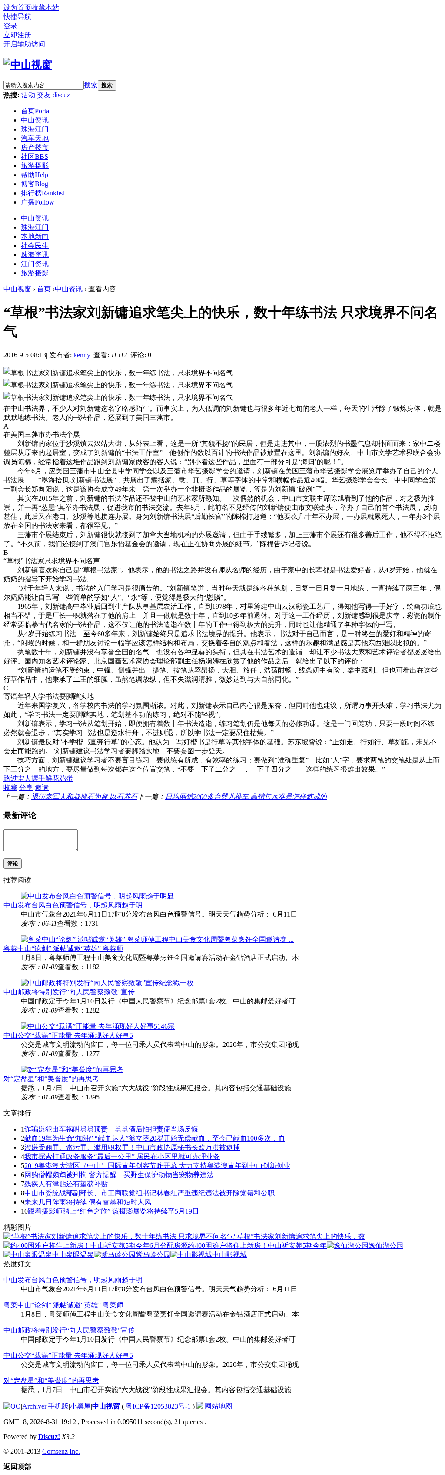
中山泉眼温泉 (73, 1254)
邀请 (42, 787)
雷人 (24, 778)
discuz (61, 95)
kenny (81, 355)
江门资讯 (35, 263)
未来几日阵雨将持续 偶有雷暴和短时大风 (87, 1202)
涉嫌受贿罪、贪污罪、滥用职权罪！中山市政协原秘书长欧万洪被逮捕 (132, 1147)
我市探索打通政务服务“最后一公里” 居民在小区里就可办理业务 (122, 1156)
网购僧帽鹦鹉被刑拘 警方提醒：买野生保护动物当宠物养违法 (119, 1174)
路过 (10, 778)
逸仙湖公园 (386, 1245)
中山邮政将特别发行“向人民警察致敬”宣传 (69, 992)
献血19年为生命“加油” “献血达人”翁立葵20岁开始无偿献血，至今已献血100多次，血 (154, 1138)
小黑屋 (80, 1406)
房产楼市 (35, 147)
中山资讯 (35, 120)
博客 (34, 184)
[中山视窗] (27, 64)
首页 (36, 111)
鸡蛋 (66, 778)
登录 (10, 26)
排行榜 (42, 193)
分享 (26, 787)
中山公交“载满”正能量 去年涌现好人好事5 (68, 1035)
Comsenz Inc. (61, 1451)
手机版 (58, 1406)
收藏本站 (45, 7)
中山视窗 (17, 289)
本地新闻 (35, 236)
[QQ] (12, 1406)
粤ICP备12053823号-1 (158, 1406)
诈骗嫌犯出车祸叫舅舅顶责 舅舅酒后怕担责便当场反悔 (111, 1129)
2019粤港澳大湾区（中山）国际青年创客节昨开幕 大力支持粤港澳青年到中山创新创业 (157, 1165)
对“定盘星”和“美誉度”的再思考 (51, 1078)
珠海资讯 (35, 254)
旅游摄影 (35, 165)
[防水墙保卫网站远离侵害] (199, 1406)
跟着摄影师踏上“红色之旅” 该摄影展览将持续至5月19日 (113, 1211)
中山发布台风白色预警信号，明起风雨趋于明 (73, 905)
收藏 (10, 787)
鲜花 (52, 778)
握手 (38, 778)
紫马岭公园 (153, 1254)
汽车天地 (35, 138)
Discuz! (49, 1436)
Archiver (34, 1406)
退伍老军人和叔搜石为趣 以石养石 (84, 796)
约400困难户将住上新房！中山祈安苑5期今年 (257, 1245)
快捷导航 (17, 16)
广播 (37, 202)
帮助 (34, 174)
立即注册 (17, 35)
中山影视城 (229, 1254)
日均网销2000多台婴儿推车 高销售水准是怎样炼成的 (246, 796)
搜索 (91, 85)
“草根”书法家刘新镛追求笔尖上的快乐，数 (299, 1236)
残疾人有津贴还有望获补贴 (66, 1184)
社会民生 (35, 245)
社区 (34, 156)
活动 (28, 95)
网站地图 (218, 1406)
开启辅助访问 (24, 44)
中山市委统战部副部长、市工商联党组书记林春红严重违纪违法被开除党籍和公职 (149, 1193)
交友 (44, 95)
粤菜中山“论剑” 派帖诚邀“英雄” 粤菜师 (63, 948)
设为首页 (17, 7)
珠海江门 (35, 129)
